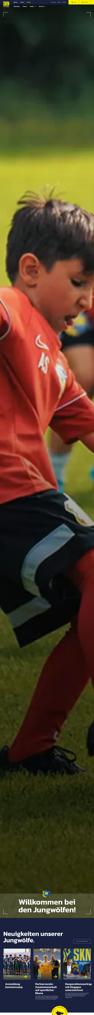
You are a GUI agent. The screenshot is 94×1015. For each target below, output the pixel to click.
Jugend (29, 2)
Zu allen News (82, 941)
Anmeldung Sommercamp (14, 985)
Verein (32, 6)
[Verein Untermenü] (35, 6)
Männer (16, 2)
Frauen (22, 2)
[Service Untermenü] (45, 6)
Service (41, 6)
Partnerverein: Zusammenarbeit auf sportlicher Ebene (46, 988)
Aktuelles (17, 6)
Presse (59, 2)
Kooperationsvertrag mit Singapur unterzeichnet (78, 987)
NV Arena (53, 2)
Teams (25, 6)
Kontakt (64, 2)
